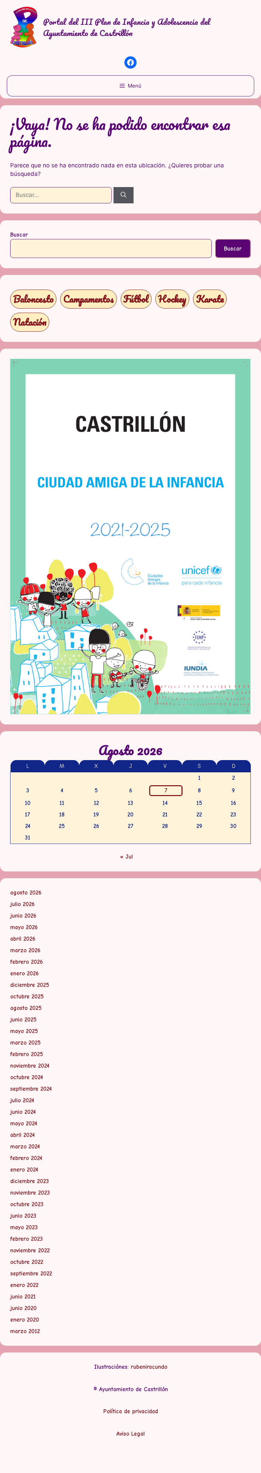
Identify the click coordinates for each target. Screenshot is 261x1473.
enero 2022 (24, 1285)
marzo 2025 (25, 1042)
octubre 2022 (26, 1262)
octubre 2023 (27, 1204)
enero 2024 (24, 1169)
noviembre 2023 (30, 1193)
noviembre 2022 (30, 1250)
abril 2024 (22, 1135)
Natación (30, 322)
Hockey (172, 299)
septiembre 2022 (31, 1273)
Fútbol (136, 299)
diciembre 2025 (29, 985)
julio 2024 (22, 1100)
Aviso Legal (131, 1434)
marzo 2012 (25, 1331)
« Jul (126, 856)
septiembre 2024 (31, 1089)
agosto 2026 (25, 892)
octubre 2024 (26, 1077)
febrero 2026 (26, 962)
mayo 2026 (24, 927)
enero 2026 (24, 973)
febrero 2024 (26, 1158)
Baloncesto (33, 299)
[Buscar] (124, 195)
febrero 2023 (26, 1239)
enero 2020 (24, 1320)
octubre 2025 (27, 996)
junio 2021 (23, 1296)
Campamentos (88, 299)
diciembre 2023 (29, 1181)
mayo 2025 (24, 1031)
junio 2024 (23, 1112)
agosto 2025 (26, 1008)
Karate (210, 299)
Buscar (19, 235)
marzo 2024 (25, 1146)
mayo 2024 (23, 1123)
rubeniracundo (149, 1367)
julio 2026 (22, 904)
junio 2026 (23, 916)
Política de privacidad (130, 1411)
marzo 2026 (25, 950)
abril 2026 (22, 939)
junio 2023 (23, 1216)
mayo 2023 (24, 1227)
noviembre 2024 (29, 1066)
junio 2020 (23, 1308)
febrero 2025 (26, 1054)
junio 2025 (23, 1019)
